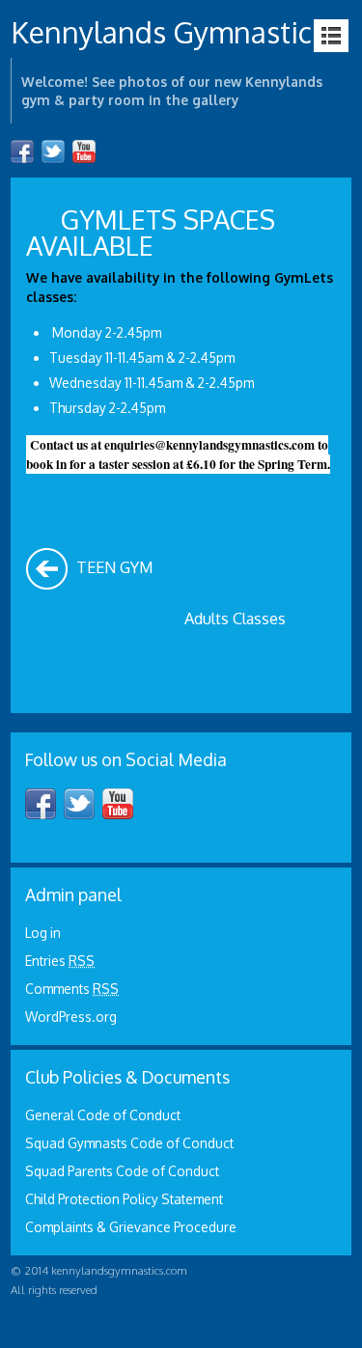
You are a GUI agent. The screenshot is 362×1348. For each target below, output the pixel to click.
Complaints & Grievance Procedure (131, 1227)
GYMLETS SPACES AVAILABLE (150, 232)
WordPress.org (71, 1016)
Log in (43, 932)
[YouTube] (84, 152)
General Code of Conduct (103, 1115)
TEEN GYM (112, 567)
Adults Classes (237, 618)
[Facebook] (22, 152)
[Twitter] (53, 152)
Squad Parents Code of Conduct (122, 1171)
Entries (60, 960)
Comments (72, 988)
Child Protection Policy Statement (124, 1199)
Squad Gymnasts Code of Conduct (129, 1143)
